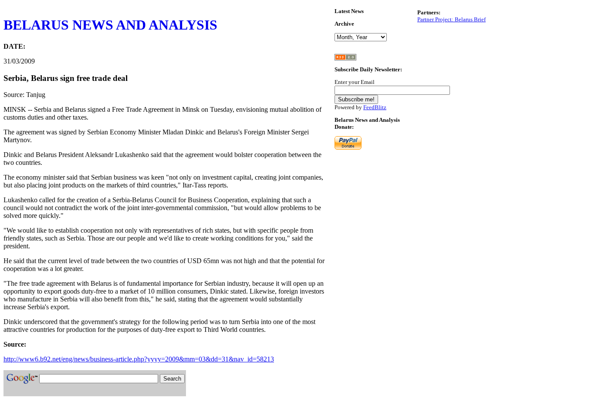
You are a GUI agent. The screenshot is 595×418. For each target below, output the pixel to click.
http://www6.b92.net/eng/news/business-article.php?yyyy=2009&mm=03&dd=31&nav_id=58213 (138, 359)
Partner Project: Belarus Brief (451, 19)
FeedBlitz (374, 107)
